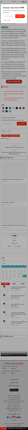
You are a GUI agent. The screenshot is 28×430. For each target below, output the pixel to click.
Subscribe (20, 16)
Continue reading (6, 20)
